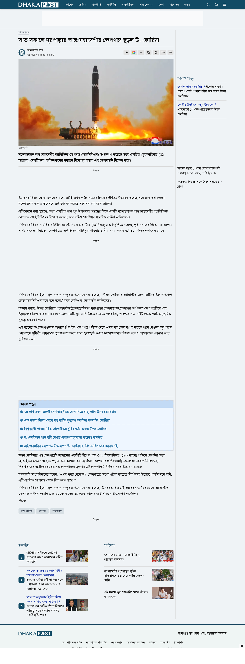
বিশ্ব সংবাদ (57, 511)
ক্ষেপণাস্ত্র (42, 511)
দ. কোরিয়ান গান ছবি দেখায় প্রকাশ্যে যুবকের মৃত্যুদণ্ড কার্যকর (63, 437)
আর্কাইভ (165, 642)
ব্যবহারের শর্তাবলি (96, 642)
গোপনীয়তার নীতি (72, 642)
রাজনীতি (97, 4)
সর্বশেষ (69, 4)
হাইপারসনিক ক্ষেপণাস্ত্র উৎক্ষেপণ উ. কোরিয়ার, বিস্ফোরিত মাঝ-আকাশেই (71, 446)
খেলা (161, 4)
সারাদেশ (144, 4)
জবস (187, 4)
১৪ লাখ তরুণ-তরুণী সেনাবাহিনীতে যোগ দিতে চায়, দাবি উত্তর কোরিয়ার (70, 412)
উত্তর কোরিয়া (26, 511)
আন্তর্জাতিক (128, 4)
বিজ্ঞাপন (179, 642)
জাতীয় (82, 4)
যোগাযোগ (117, 642)
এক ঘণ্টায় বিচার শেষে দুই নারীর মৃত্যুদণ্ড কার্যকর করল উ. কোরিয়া (67, 420)
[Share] (127, 52)
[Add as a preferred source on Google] (134, 52)
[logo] (38, 4)
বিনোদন (174, 4)
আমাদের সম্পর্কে (136, 642)
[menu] (223, 5)
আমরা (152, 642)
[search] (216, 5)
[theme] (208, 5)
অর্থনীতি (111, 4)
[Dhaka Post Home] (35, 633)
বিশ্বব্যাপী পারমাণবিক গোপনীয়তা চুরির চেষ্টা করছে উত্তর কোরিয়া (65, 429)
